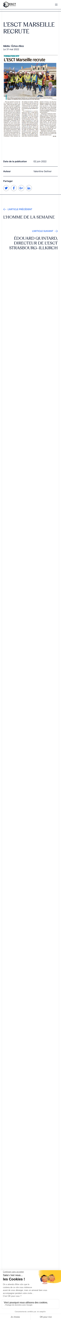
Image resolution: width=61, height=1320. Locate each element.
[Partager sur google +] (21, 190)
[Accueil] (15, 5)
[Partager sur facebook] (14, 190)
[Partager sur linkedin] (29, 190)
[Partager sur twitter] (6, 190)
